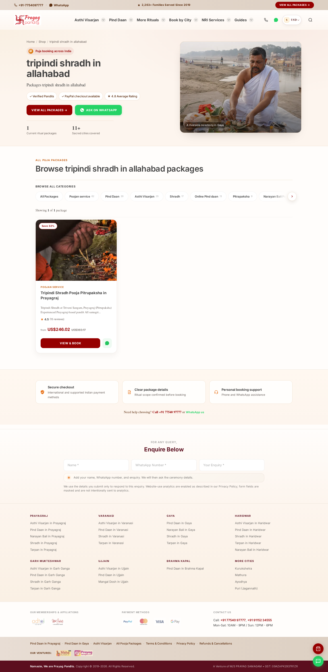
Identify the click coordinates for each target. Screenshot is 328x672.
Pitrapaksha (242, 196)
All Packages (49, 196)
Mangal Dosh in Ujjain (113, 581)
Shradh (177, 196)
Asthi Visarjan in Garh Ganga (50, 568)
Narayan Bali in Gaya (181, 530)
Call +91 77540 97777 (166, 412)
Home (31, 41)
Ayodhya (241, 581)
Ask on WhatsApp (101, 110)
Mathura (240, 575)
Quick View (78, 276)
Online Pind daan (208, 196)
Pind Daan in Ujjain (111, 575)
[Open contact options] (318, 661)
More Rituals (148, 20)
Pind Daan (118, 20)
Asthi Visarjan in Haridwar (252, 523)
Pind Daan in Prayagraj (45, 530)
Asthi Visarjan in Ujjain (113, 568)
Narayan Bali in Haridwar (252, 549)
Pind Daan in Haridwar (250, 530)
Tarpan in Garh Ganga (45, 588)
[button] (310, 19)
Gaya (171, 515)
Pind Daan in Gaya (179, 523)
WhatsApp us (195, 412)
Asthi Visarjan (87, 20)
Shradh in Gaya (177, 536)
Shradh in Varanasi (111, 536)
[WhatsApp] (275, 19)
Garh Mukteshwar (45, 561)
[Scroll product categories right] (292, 196)
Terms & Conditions (159, 643)
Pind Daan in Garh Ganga (47, 575)
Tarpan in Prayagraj (43, 549)
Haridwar (243, 515)
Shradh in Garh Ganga (45, 581)
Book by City (180, 20)
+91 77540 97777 (233, 620)
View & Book (70, 343)
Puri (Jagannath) (246, 588)
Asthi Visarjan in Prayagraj (48, 523)
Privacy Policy (185, 643)
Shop (42, 41)
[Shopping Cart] (318, 648)
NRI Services (213, 20)
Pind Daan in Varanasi (113, 530)
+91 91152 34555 (259, 620)
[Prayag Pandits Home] (27, 20)
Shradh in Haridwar (248, 536)
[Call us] (266, 19)
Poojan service (81, 196)
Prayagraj (39, 515)
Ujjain (103, 561)
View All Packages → (294, 4)
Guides (241, 20)
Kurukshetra (243, 568)
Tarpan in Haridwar (248, 543)
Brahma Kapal (179, 561)
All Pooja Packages (128, 643)
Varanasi (106, 515)
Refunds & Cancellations (215, 643)
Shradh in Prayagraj (43, 543)
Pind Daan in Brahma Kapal (185, 568)
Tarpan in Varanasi (111, 543)
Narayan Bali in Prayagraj (47, 536)
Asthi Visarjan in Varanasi (115, 523)
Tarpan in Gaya (177, 543)
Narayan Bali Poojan (279, 196)
